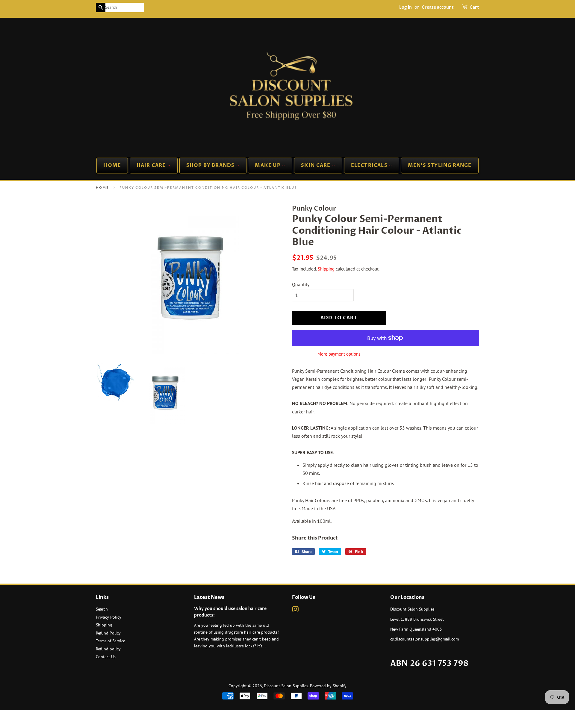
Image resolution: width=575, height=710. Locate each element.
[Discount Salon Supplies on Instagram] (295, 610)
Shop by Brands (211, 165)
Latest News (209, 597)
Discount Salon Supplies (286, 685)
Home (112, 165)
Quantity (300, 284)
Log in (405, 7)
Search (102, 609)
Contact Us (106, 656)
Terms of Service (110, 640)
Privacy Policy (108, 617)
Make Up (268, 165)
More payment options (338, 354)
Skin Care (316, 165)
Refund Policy (108, 633)
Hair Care (152, 165)
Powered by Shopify (328, 685)
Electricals (370, 165)
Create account (438, 7)
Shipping (326, 269)
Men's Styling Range (440, 165)
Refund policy (108, 649)
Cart (474, 7)
